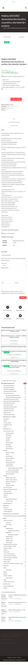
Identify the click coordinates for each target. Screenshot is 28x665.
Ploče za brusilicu (7, 559)
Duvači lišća (6, 419)
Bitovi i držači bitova (8, 520)
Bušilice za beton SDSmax (11, 479)
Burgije (5, 526)
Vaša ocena (4, 263)
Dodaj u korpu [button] (14, 343)
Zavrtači (5, 497)
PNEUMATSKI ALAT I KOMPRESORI (11, 513)
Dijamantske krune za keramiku (10, 544)
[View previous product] (2, 37)
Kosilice (5, 420)
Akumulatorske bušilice (9, 387)
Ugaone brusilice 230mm (13, 470)
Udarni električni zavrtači (11, 499)
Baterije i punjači (7, 412)
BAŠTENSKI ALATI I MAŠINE (9, 416)
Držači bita (8, 522)
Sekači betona (9, 460)
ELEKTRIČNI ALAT (7, 428)
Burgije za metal (9, 540)
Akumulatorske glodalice (9, 389)
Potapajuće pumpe (8, 424)
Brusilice (5, 450)
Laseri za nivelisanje (8, 509)
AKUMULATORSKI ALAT (12, 106)
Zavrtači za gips (9, 501)
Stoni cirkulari (9, 446)
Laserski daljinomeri (7, 503)
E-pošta (17, 282)
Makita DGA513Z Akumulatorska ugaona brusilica (14, 351)
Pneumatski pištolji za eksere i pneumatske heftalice (15, 516)
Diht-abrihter (9, 435)
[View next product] (25, 37)
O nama (14, 657)
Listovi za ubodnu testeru (9, 553)
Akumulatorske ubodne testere (12, 395)
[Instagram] (15, 2)
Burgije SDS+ (8, 532)
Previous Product (7, 37)
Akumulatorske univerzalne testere (13, 397)
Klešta (5, 567)
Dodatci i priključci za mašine (10, 546)
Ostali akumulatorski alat (9, 414)
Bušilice (5, 475)
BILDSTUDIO (22, 660)
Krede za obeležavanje (8, 586)
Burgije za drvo (9, 538)
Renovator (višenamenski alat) (10, 489)
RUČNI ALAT (6, 565)
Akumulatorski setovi (18, 333)
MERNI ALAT (6, 505)
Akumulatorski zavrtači (9, 410)
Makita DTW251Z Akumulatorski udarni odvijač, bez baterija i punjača (14, 366)
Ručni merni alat (6, 584)
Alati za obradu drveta (8, 431)
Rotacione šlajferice (10, 458)
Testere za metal (7, 491)
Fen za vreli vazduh (8, 487)
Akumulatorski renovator (9, 403)
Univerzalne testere (8, 493)
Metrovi (5, 588)
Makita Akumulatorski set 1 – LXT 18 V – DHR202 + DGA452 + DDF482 (14, 336)
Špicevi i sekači (7, 561)
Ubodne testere (9, 448)
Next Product (21, 37)
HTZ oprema (6, 552)
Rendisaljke (8, 444)
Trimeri (5, 426)
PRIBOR (5, 518)
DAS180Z (7, 108)
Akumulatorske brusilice (9, 349)
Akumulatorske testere (9, 393)
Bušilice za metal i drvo (11, 481)
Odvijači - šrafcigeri (8, 575)
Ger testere (8, 437)
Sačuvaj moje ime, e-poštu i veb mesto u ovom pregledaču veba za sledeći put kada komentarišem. (13, 292)
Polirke (7, 454)
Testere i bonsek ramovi (9, 581)
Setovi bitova (9, 524)
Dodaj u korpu (16, 99)
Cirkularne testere (10, 433)
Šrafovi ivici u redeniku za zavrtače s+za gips (13, 563)
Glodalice (8, 438)
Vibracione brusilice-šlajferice (12, 471)
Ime (2, 282)
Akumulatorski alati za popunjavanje (11, 401)
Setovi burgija (9, 542)
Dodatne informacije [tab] (14, 122)
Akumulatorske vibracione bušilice (11, 399)
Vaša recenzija (5, 267)
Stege (5, 579)
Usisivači (5, 495)
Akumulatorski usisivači (9, 408)
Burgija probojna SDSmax (13, 530)
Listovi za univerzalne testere (10, 555)
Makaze (5, 573)
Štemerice (8, 483)
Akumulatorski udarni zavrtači (18, 363)
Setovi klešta (8, 570)
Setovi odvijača (9, 577)
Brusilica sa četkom (10, 452)
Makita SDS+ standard (13, 534)
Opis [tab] (14, 119)
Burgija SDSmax (9, 528)
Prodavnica (9, 657)
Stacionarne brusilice (10, 462)
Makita (11, 108)
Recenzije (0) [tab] (14, 125)
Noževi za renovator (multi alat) (10, 557)
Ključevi (5, 571)
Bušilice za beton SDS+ (11, 477)
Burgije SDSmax (9, 536)
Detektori (6, 507)
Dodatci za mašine (8, 548)
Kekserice (8, 440)
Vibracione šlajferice (10, 473)
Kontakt (19, 657)
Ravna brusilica (9, 456)
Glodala (5, 550)
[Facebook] (13, 2)
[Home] (1, 28)
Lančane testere (7, 422)
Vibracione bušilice (10, 485)
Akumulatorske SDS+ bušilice (10, 391)
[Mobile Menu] (26, 7)
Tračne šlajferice (9, 464)
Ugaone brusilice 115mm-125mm (15, 468)
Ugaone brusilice (9, 465)
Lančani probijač (9, 442)
